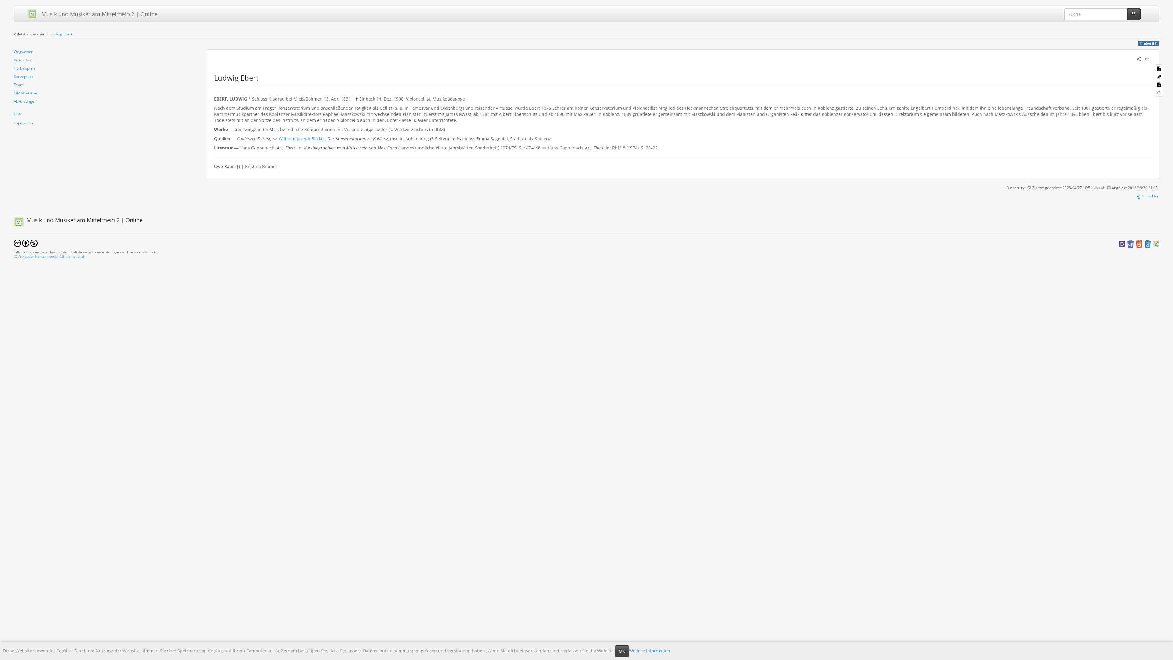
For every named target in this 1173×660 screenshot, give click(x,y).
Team (19, 84)
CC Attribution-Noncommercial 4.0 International (49, 256)
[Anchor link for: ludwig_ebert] (262, 77)
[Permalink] (1147, 58)
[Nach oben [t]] (1159, 92)
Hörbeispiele (24, 68)
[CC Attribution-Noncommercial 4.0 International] (26, 242)
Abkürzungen (25, 101)
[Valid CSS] (1148, 243)
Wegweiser (23, 51)
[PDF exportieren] (1159, 84)
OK (622, 651)
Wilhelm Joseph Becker (302, 138)
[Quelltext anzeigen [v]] (1159, 68)
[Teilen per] (1139, 58)
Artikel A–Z (23, 59)
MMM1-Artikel (26, 92)
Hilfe (18, 114)
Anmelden (1150, 195)
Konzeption (23, 76)
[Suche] (1134, 14)
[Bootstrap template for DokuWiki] (1122, 243)
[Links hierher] (1159, 76)
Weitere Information (649, 651)
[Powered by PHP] (1130, 243)
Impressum (23, 122)
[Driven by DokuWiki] (1156, 243)
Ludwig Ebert (61, 33)
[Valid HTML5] (1139, 243)
